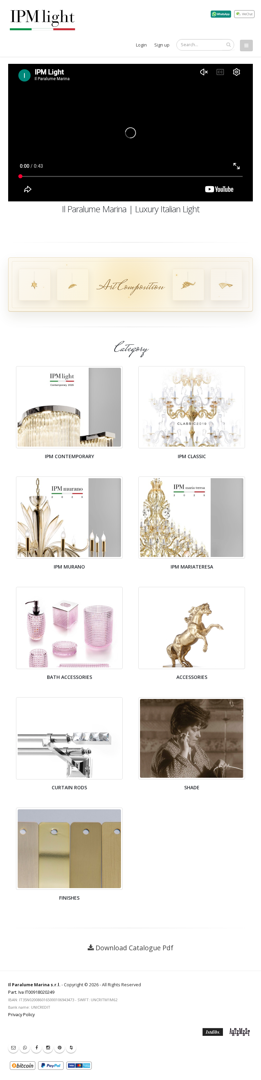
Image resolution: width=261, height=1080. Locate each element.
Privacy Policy (21, 1015)
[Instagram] (48, 1048)
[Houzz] (71, 1048)
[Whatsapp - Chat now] (25, 1048)
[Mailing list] (13, 1048)
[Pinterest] (59, 1048)
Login (141, 45)
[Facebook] (36, 1048)
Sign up (162, 45)
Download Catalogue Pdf (134, 947)
